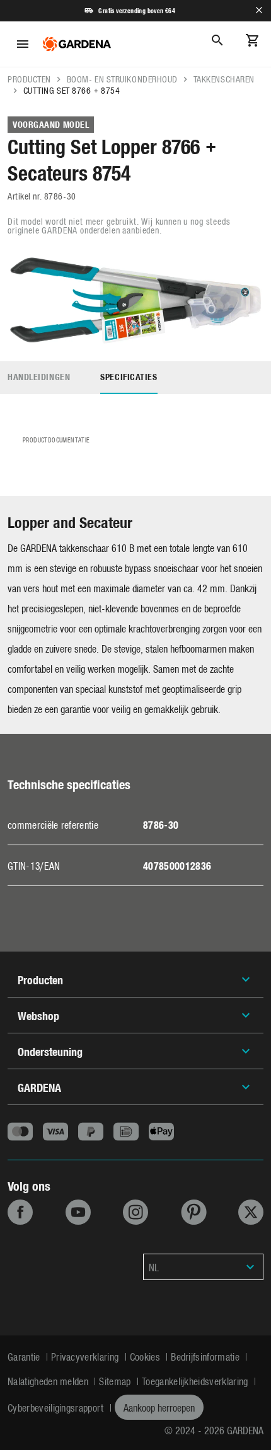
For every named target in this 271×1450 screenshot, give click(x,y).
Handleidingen (39, 377)
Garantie (25, 1356)
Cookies (146, 1356)
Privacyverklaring (86, 1356)
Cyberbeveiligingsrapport (57, 1407)
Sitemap (116, 1381)
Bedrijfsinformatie (206, 1356)
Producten (29, 79)
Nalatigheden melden (49, 1381)
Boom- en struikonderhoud (122, 79)
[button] (203, 1267)
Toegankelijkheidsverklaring (196, 1381)
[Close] (258, 10)
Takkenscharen (224, 79)
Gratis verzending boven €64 (137, 10)
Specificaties (128, 377)
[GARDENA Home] (77, 44)
